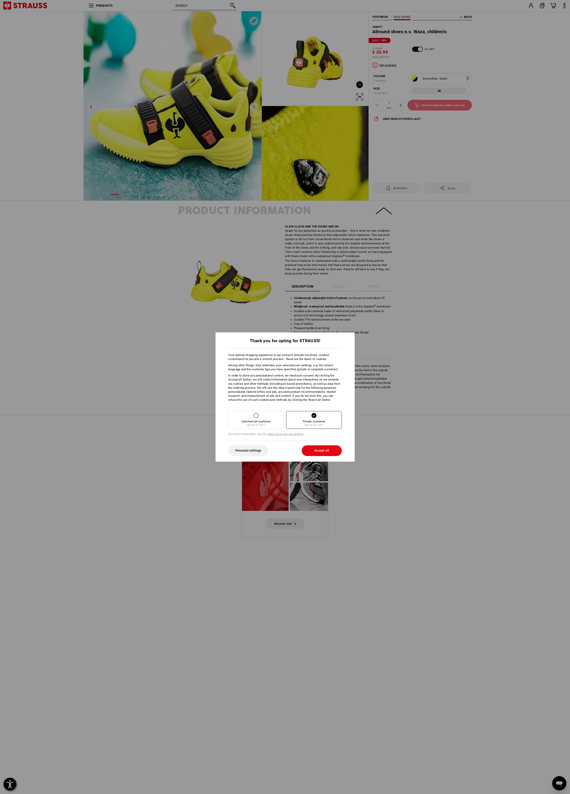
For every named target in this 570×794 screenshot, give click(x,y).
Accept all (321, 450)
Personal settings (248, 450)
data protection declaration (285, 434)
